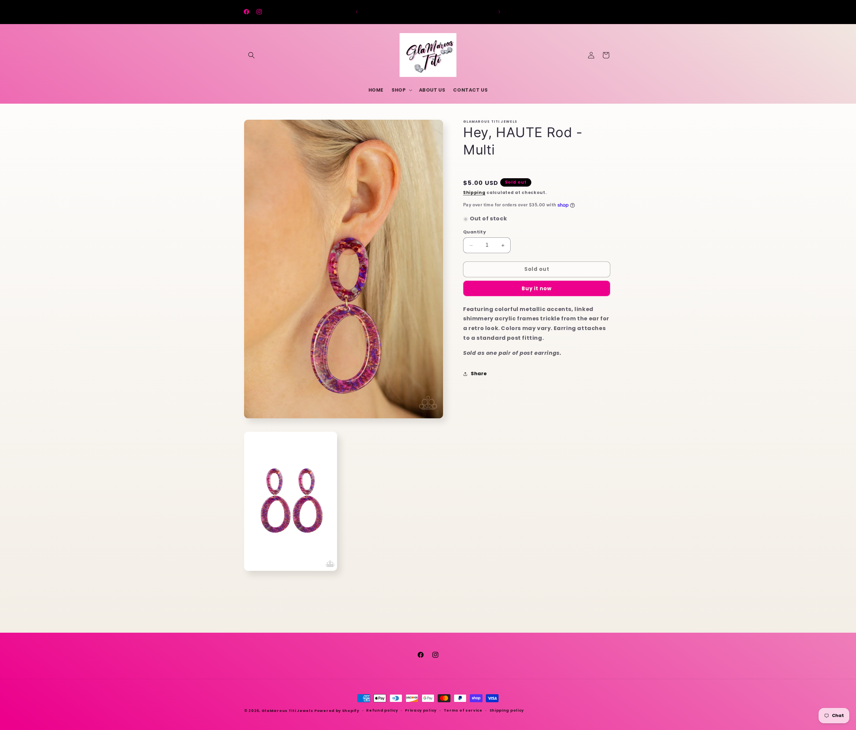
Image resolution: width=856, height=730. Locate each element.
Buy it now (537, 288)
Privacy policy (421, 710)
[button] (251, 55)
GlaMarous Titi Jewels (287, 710)
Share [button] (479, 373)
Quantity (474, 232)
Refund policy (382, 710)
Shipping (474, 192)
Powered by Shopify (336, 710)
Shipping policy (507, 710)
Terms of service (463, 710)
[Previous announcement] (356, 11)
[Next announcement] (499, 11)
